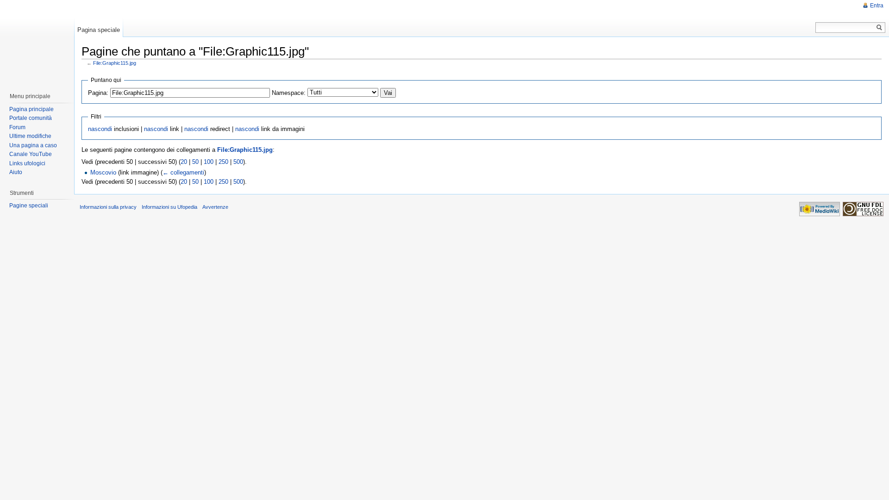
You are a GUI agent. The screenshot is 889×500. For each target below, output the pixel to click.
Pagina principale (31, 109)
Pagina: (98, 92)
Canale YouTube (30, 154)
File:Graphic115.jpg (114, 63)
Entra (876, 5)
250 (223, 161)
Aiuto (15, 172)
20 (184, 161)
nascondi (100, 128)
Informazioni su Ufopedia (169, 207)
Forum (17, 127)
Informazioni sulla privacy (108, 207)
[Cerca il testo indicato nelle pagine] (879, 27)
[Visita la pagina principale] (36, 41)
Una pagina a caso (33, 145)
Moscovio (103, 172)
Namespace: (289, 92)
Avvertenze (215, 207)
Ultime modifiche (30, 136)
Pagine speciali (28, 205)
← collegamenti (183, 172)
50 (195, 161)
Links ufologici (27, 163)
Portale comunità (30, 118)
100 (208, 161)
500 (238, 161)
